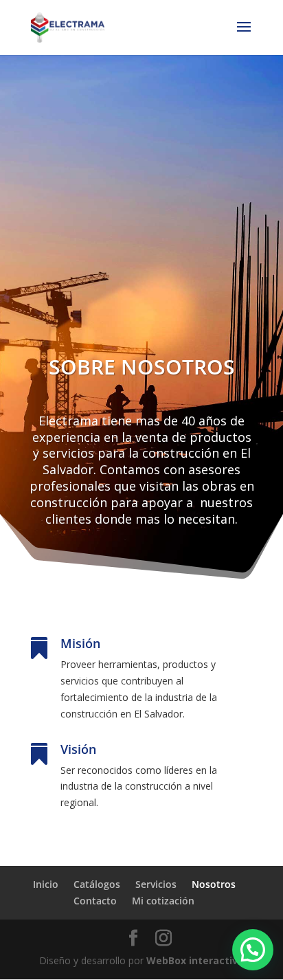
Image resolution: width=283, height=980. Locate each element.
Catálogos (96, 884)
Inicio (45, 884)
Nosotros (214, 884)
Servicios (156, 884)
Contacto (95, 900)
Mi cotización (163, 900)
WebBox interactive (195, 960)
